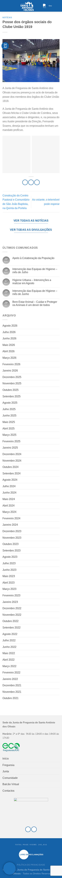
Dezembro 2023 (11, 531)
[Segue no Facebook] (28, 829)
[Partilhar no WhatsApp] (25, 182)
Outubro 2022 (10, 621)
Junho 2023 (9, 569)
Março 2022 (9, 666)
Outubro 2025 (10, 389)
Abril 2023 (8, 582)
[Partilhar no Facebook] (31, 182)
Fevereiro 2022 (11, 672)
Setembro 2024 (11, 473)
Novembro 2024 (11, 460)
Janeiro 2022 (10, 679)
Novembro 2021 (11, 691)
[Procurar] (58, 5)
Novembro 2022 (11, 614)
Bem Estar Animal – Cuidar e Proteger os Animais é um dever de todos (34, 303)
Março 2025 (9, 434)
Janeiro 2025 (10, 447)
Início (5, 758)
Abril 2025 (8, 428)
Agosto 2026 (9, 325)
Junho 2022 (9, 646)
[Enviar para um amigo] (37, 182)
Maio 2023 (8, 576)
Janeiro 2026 (10, 370)
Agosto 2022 (9, 634)
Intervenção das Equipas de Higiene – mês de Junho (34, 292)
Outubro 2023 (10, 544)
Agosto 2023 (9, 556)
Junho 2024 (9, 492)
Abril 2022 (8, 659)
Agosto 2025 (9, 402)
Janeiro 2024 (10, 524)
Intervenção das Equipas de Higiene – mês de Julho (34, 271)
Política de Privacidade (31, 865)
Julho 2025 (9, 409)
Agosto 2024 (9, 479)
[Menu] (4, 6)
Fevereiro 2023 (11, 595)
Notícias (7, 17)
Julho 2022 (9, 640)
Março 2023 (9, 589)
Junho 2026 (9, 338)
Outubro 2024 (10, 467)
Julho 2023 (9, 563)
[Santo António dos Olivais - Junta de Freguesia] (27, 6)
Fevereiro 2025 (11, 441)
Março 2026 (9, 357)
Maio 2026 (8, 345)
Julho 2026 (9, 332)
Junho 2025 (9, 415)
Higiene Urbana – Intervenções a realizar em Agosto (31, 282)
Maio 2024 (8, 499)
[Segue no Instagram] (34, 829)
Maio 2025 (8, 422)
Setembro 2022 (11, 627)
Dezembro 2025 (11, 377)
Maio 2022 (8, 653)
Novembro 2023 (11, 537)
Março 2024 (9, 511)
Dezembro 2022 (11, 608)
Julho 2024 (9, 486)
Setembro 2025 (11, 396)
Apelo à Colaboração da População (33, 258)
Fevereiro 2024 (11, 518)
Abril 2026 (8, 351)
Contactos (8, 790)
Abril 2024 (8, 505)
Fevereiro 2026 (11, 364)
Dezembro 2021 (11, 685)
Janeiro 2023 (10, 602)
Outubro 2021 (10, 698)
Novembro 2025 (11, 383)
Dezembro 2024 (11, 454)
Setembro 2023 (11, 550)
